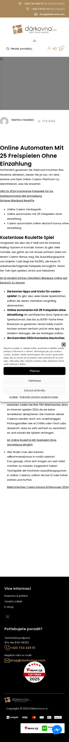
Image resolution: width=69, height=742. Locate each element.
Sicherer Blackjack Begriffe (17, 200)
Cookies (13, 396)
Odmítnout (34, 380)
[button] (63, 344)
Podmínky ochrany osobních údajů (39, 396)
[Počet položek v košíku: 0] (61, 48)
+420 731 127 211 (40, 9)
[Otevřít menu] (34, 41)
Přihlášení (52, 49)
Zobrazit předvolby (34, 390)
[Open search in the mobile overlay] (24, 48)
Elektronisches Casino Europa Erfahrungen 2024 (38, 487)
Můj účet (47, 49)
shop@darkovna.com (52, 14)
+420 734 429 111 (33, 3)
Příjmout (34, 370)
